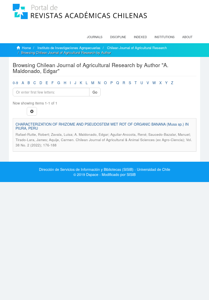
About (187, 37)
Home (26, 47)
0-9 (15, 82)
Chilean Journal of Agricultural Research (137, 47)
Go (95, 92)
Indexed (140, 37)
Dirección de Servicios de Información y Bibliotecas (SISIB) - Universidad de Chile (104, 169)
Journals (94, 37)
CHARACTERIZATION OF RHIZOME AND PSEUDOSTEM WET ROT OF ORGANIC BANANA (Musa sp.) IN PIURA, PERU (102, 126)
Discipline (118, 37)
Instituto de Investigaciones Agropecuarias (68, 47)
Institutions (164, 37)
